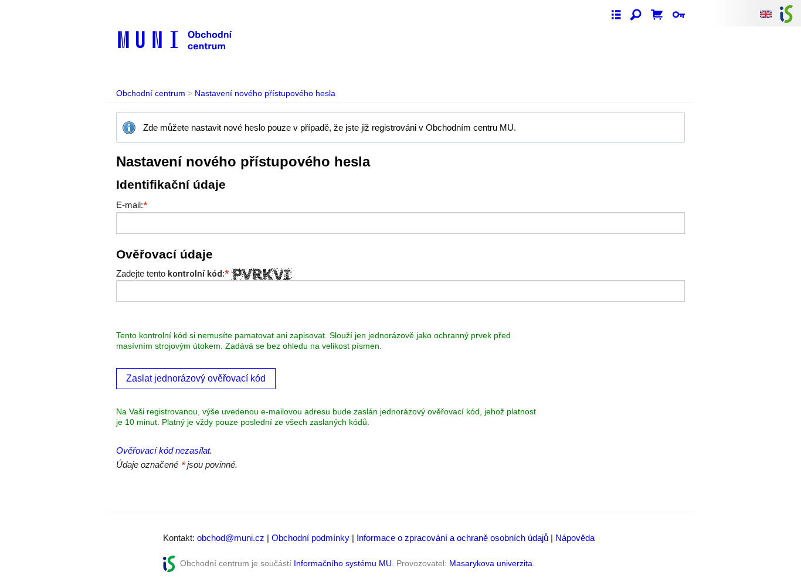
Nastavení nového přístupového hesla (265, 93)
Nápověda (575, 538)
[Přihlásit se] (679, 15)
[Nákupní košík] (657, 15)
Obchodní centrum (150, 93)
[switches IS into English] (766, 13)
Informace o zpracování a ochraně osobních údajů (452, 538)
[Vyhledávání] (636, 15)
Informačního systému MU (343, 563)
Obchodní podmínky (310, 538)
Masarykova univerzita (490, 563)
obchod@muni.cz (230, 538)
